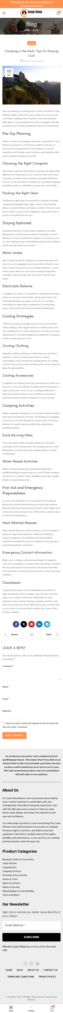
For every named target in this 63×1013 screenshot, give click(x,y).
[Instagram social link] (31, 963)
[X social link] (24, 624)
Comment (8, 665)
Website (6, 710)
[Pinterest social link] (31, 624)
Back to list (31, 634)
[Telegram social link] (47, 624)
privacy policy (38, 946)
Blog (35, 30)
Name (6, 686)
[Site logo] (31, 12)
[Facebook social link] (16, 624)
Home (27, 30)
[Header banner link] (31, 4)
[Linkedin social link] (39, 624)
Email (5, 698)
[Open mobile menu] (4, 13)
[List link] (31, 859)
